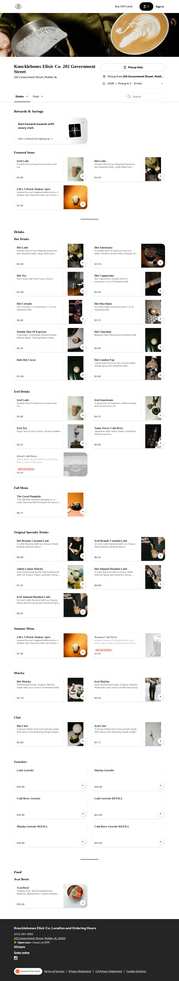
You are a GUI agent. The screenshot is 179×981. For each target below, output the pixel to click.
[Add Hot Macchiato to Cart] (160, 319)
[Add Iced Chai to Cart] (160, 741)
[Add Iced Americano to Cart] (160, 415)
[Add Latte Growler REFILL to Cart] (160, 813)
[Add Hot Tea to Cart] (83, 291)
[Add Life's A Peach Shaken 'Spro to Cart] (83, 204)
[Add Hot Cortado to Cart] (83, 319)
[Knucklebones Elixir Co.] (18, 6)
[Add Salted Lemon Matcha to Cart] (83, 584)
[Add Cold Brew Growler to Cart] (83, 813)
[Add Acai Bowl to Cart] (83, 903)
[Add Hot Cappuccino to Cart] (160, 291)
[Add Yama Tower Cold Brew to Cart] (160, 443)
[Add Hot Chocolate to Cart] (160, 347)
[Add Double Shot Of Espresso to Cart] (83, 347)
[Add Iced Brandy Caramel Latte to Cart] (160, 556)
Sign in (160, 6)
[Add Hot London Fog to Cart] (160, 375)
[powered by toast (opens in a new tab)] (28, 971)
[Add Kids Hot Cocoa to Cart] (83, 375)
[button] (22, 96)
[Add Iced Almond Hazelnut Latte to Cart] (83, 612)
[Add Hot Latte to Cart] (160, 176)
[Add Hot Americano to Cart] (160, 263)
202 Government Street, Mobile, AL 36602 (40, 938)
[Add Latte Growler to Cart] (83, 785)
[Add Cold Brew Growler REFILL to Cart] (160, 841)
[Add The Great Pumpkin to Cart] (83, 511)
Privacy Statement (80, 971)
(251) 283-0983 (23, 934)
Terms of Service (54, 971)
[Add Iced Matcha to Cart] (160, 697)
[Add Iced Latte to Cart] (83, 176)
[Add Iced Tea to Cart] (83, 443)
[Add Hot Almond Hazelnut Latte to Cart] (160, 584)
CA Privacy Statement (108, 971)
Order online (22, 952)
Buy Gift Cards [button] (124, 6)
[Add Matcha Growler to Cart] (160, 785)
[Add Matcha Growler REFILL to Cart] (83, 841)
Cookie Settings (136, 971)
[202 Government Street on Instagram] (15, 958)
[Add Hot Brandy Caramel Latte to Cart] (83, 556)
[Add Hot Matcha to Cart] (83, 697)
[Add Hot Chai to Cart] (83, 741)
